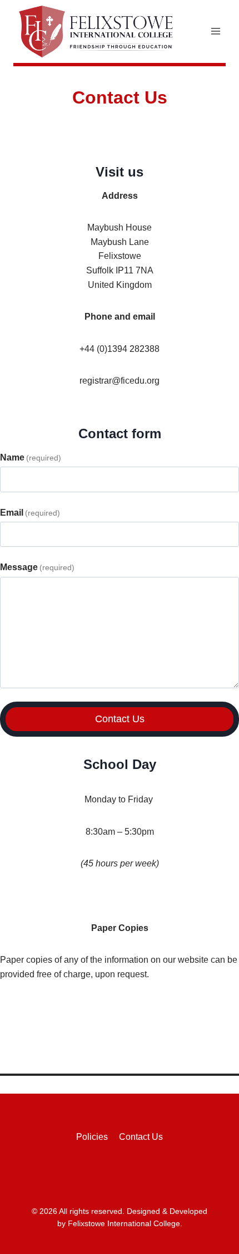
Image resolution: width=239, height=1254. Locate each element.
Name (30, 457)
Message (37, 567)
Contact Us (120, 718)
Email (30, 512)
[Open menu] (215, 31)
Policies (92, 1137)
